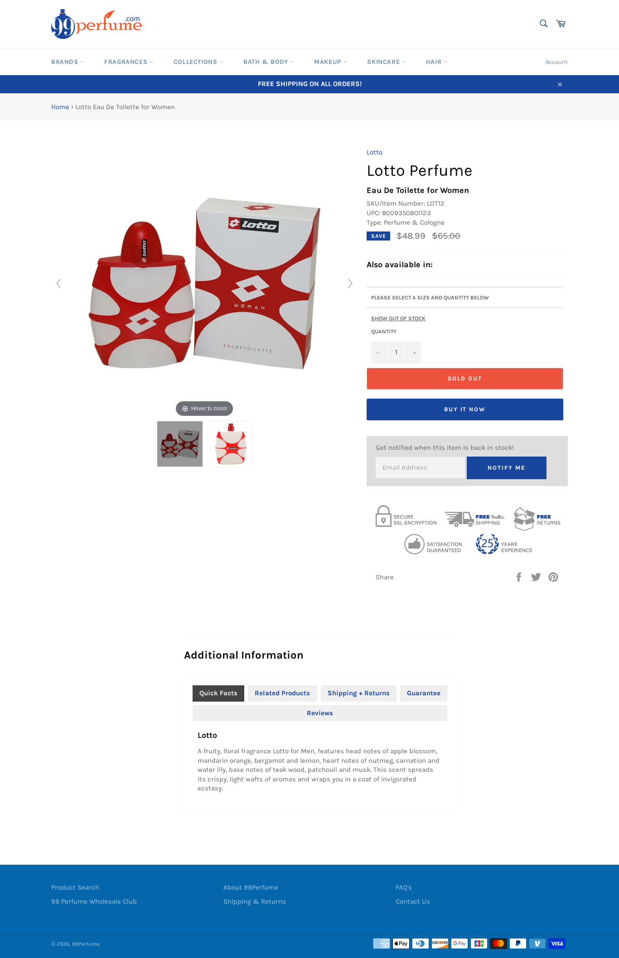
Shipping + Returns (359, 693)
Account (557, 61)
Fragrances (127, 62)
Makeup (328, 62)
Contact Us (413, 901)
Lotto (374, 152)
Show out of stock (398, 318)
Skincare (384, 62)
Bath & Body (266, 62)
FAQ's (404, 887)
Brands (65, 62)
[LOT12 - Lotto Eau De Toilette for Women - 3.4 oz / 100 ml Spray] (180, 444)
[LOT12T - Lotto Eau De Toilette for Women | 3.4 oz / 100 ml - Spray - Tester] (229, 444)
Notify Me (507, 467)
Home (60, 107)
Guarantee (423, 693)
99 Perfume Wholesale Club (94, 901)
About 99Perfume (250, 887)
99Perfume (85, 944)
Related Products (282, 693)
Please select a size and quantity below (430, 297)
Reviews (320, 713)
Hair (435, 62)
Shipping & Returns (254, 901)
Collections (196, 62)
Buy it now (465, 409)
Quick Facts (218, 693)
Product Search (75, 887)
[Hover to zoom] (204, 283)
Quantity (384, 331)
